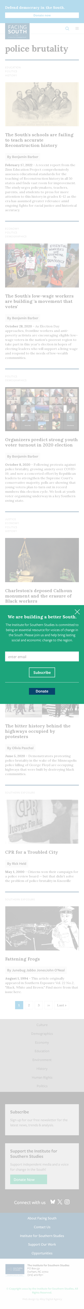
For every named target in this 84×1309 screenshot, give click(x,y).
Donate (42, 691)
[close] (77, 612)
